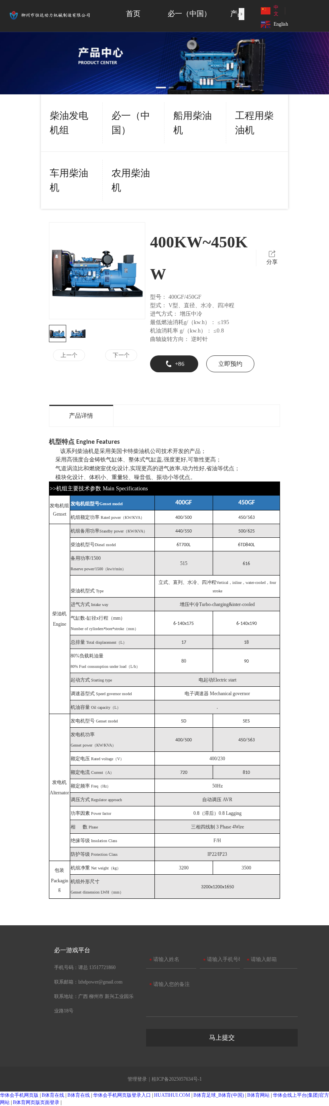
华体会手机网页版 (19, 1095)
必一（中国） (131, 122)
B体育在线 (53, 1095)
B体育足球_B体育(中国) (218, 1095)
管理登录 (137, 1079)
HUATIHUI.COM (172, 1095)
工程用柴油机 (254, 122)
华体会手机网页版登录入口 (122, 1095)
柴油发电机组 (69, 122)
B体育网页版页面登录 (36, 1102)
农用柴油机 (131, 180)
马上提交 (222, 1037)
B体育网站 (258, 1095)
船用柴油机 (192, 122)
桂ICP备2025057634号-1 (177, 1079)
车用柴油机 (69, 180)
